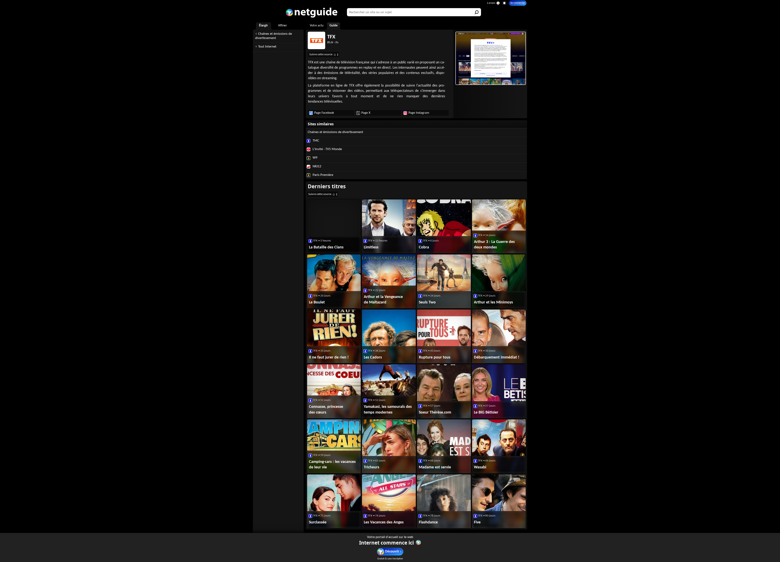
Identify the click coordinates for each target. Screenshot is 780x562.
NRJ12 (316, 166)
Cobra (424, 247)
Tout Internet (267, 46)
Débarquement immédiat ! (496, 357)
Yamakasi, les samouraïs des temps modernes (388, 409)
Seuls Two (427, 302)
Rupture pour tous (434, 357)
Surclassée (317, 522)
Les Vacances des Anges (384, 522)
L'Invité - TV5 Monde (327, 149)
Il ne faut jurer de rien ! (329, 357)
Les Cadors (373, 357)
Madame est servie (435, 467)
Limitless (371, 247)
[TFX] (490, 58)
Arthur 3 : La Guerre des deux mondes (494, 244)
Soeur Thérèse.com (435, 412)
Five (477, 522)
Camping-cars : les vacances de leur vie (332, 464)
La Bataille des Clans (326, 247)
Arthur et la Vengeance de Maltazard (383, 299)
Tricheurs (371, 467)
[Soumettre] (477, 12)
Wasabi (480, 467)
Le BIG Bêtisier (486, 412)
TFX (331, 37)
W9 (314, 157)
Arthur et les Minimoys (493, 302)
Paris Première (322, 175)
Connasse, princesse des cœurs (326, 409)
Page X (365, 113)
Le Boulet (317, 302)
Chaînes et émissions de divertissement (273, 36)
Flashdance (428, 522)
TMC (315, 140)
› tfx (332, 42)
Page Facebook (324, 113)
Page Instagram (418, 113)
